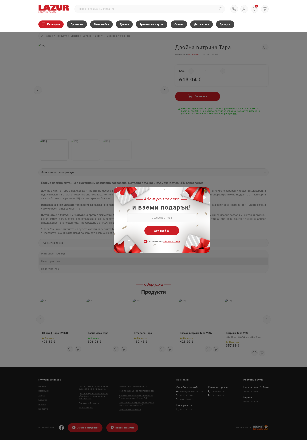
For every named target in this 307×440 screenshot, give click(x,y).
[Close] (206, 192)
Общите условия (171, 242)
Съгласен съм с (163, 242)
